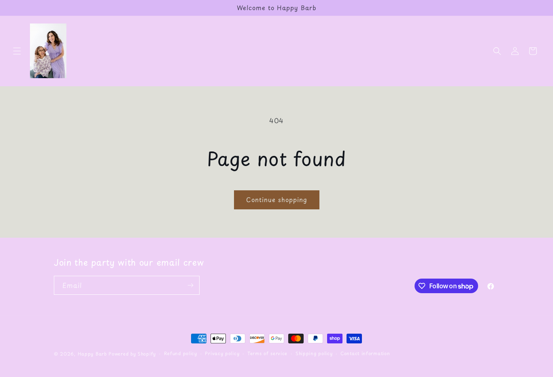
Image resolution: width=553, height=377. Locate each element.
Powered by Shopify (132, 353)
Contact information (365, 353)
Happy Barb (92, 353)
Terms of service (267, 353)
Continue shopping (276, 199)
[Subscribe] (190, 285)
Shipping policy (314, 353)
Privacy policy (222, 353)
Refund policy (180, 353)
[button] (17, 51)
